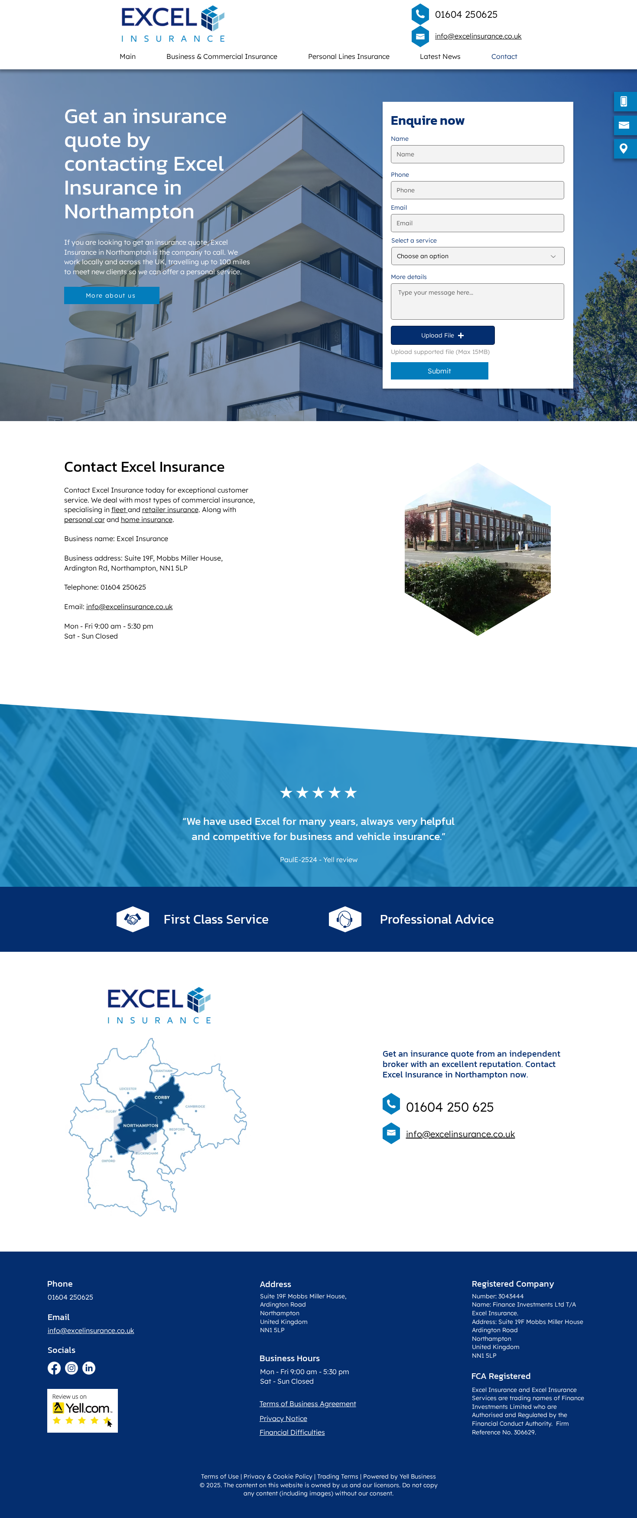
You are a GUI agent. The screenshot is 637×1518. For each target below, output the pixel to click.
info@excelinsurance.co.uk (478, 36)
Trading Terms (337, 1476)
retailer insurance (170, 509)
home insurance (146, 519)
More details (409, 277)
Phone (400, 175)
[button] (443, 335)
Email (399, 207)
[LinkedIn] (88, 1368)
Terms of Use (220, 1476)
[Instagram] (71, 1368)
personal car (84, 519)
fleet (119, 509)
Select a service (414, 240)
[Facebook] (54, 1368)
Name (400, 139)
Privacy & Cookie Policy (278, 1476)
